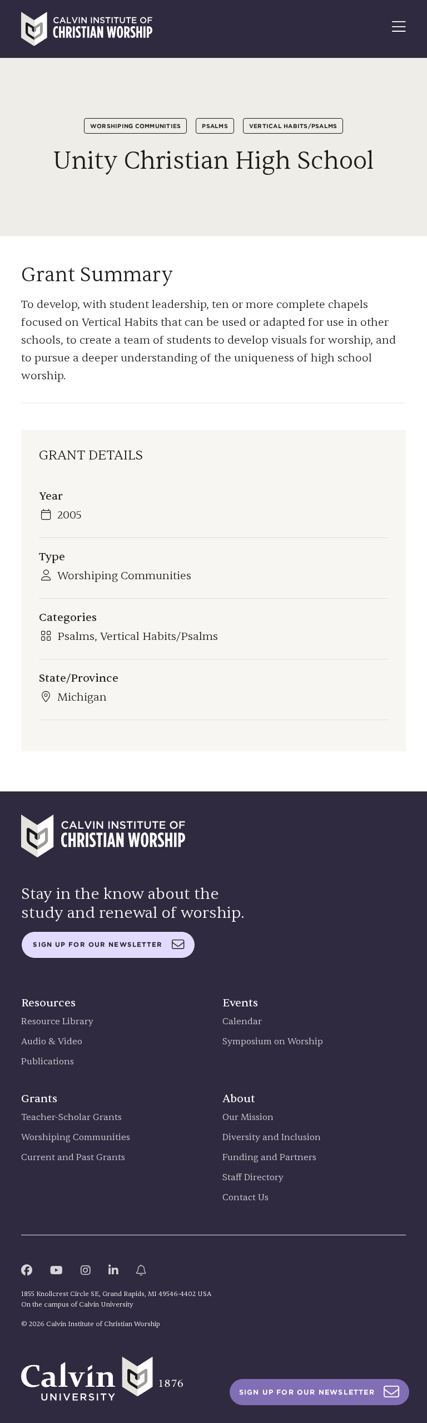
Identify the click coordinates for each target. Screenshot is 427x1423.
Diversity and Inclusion (271, 1137)
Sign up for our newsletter (97, 944)
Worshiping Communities (135, 126)
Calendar (242, 1021)
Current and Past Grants (73, 1157)
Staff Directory (253, 1177)
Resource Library (57, 1021)
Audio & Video (51, 1041)
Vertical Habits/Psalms (293, 126)
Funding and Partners (269, 1157)
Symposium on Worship (272, 1041)
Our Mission (248, 1117)
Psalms (215, 126)
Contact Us (245, 1197)
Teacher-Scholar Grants (71, 1117)
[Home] (86, 29)
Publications (47, 1062)
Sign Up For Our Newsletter (307, 1392)
